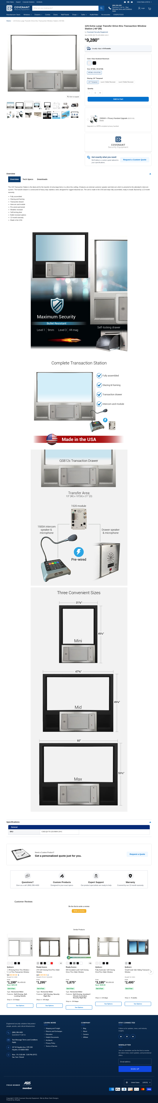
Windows (27, 15)
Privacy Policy (50, 1043)
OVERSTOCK (118, 15)
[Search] (101, 8)
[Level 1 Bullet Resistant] (108, 84)
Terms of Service (51, 1046)
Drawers (38, 15)
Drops (74, 15)
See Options (20, 1005)
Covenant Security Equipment (97, 32)
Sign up (135, 1069)
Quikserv (10, 967)
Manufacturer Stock (13, 15)
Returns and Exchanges (54, 1031)
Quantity (90, 88)
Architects (39, 2)
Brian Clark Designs (51, 1098)
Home (8, 21)
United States (143, 2)
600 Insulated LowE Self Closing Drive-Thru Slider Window (77, 971)
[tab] (14, 179)
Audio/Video (94, 15)
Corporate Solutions (28, 2)
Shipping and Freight (53, 1028)
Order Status (10, 2)
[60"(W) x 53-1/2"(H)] (94, 75)
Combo (47, 15)
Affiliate (85, 1037)
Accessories (105, 15)
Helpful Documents (52, 1037)
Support (18, 2)
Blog (84, 1028)
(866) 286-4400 (17, 1032)
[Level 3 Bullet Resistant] (126, 84)
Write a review (79, 911)
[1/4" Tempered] (93, 84)
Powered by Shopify (13, 1100)
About (85, 1031)
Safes (83, 15)
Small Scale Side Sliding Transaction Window (137, 971)
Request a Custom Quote (134, 160)
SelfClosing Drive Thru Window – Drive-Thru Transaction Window (18, 971)
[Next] (150, 971)
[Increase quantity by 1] (100, 92)
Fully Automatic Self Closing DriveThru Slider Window (105, 971)
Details (102, 120)
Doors (55, 15)
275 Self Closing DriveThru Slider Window (48, 971)
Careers (86, 1034)
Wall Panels (65, 15)
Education (49, 1034)
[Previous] (7, 971)
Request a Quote (137, 854)
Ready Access (41, 967)
